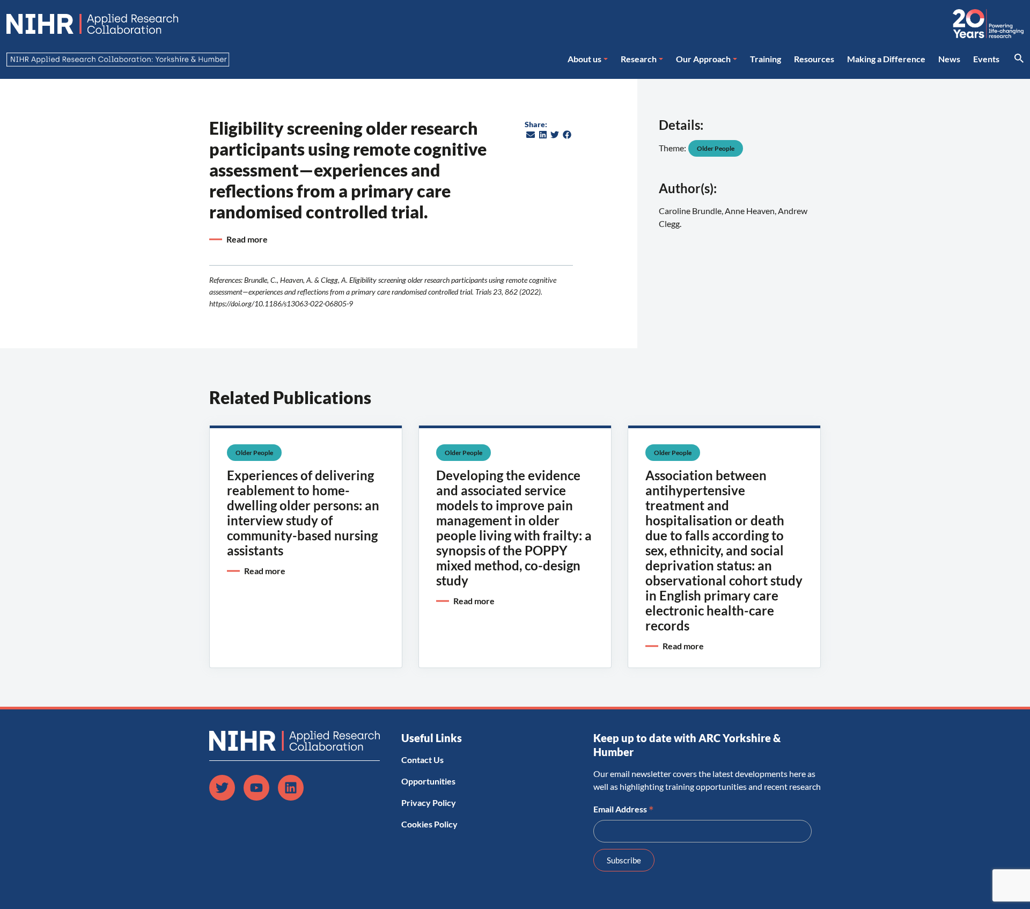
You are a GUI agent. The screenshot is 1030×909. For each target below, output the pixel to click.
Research (639, 59)
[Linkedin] (291, 788)
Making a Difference (886, 59)
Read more (247, 239)
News (949, 59)
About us (584, 59)
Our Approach (703, 59)
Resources (814, 59)
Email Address (623, 808)
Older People (715, 148)
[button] (531, 134)
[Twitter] (222, 788)
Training (765, 59)
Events (986, 59)
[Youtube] (256, 788)
